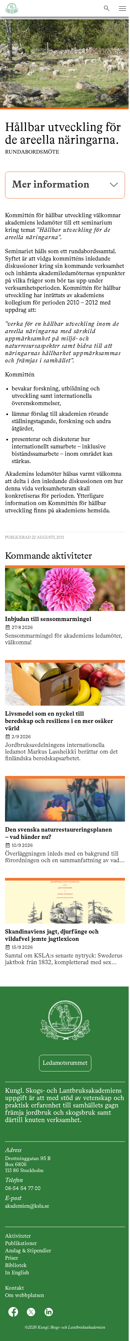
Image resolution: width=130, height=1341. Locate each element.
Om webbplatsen (24, 1295)
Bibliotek (16, 1265)
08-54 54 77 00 (23, 1188)
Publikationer (21, 1243)
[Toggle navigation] (122, 8)
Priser (11, 1258)
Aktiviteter (18, 1236)
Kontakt (14, 1288)
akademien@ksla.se (27, 1206)
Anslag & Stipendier (28, 1251)
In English (17, 1273)
